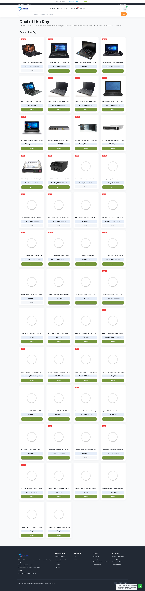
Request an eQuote (62, 8)
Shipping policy (97, 564)
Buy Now (59, 71)
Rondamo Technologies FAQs (101, 561)
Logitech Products (60, 556)
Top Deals (83, 8)
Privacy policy (116, 559)
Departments (23, 14)
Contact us (96, 556)
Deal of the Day (74, 8)
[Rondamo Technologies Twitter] (125, 583)
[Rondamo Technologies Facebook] (115, 583)
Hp (75, 556)
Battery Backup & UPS (61, 559)
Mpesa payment (116, 564)
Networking (58, 561)
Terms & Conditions (117, 561)
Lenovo (76, 559)
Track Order (21, 4)
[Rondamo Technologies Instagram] (120, 583)
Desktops (57, 564)
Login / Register (123, 4)
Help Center (28, 4)
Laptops (52, 8)
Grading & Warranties (118, 556)
